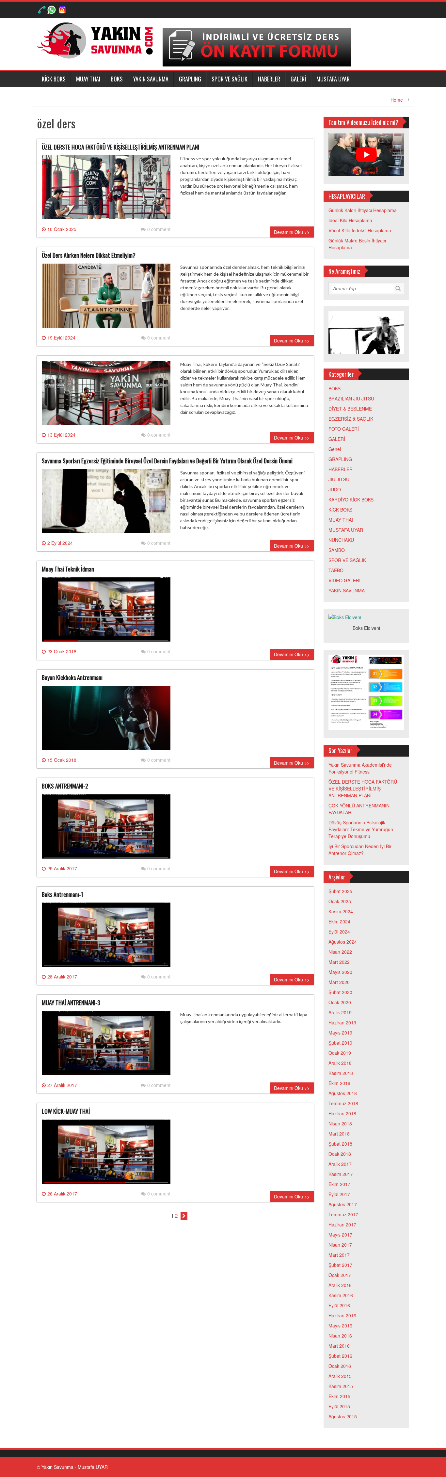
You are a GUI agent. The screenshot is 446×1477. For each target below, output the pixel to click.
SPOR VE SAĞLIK (229, 79)
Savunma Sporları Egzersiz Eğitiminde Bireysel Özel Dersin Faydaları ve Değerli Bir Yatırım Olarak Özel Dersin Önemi (167, 460)
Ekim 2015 (339, 1396)
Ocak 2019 (339, 1053)
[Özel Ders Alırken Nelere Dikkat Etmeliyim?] (106, 298)
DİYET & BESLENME (350, 408)
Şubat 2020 (340, 992)
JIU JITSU (338, 479)
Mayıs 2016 (340, 1325)
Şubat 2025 (340, 891)
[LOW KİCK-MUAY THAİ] (106, 1154)
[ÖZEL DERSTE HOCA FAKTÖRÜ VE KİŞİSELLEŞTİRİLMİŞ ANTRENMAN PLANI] (106, 190)
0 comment (158, 229)
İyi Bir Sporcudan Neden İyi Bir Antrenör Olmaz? (359, 849)
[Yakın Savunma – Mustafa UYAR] (97, 39)
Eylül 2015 (339, 1406)
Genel (334, 449)
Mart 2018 (339, 1133)
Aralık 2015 (340, 1376)
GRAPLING (190, 79)
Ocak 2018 (339, 1154)
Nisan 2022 (340, 951)
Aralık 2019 (340, 1012)
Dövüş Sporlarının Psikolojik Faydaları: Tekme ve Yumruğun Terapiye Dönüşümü (360, 829)
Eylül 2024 (339, 931)
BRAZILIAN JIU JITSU (351, 398)
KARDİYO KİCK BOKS (351, 499)
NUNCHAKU (341, 540)
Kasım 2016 (340, 1295)
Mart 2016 (339, 1345)
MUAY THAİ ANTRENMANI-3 (71, 1002)
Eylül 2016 (339, 1305)
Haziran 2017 (342, 1224)
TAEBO (335, 570)
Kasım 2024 (340, 911)
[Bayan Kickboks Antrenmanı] (106, 720)
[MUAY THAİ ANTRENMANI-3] (106, 1045)
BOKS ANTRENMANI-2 (65, 786)
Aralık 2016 (340, 1285)
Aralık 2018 (340, 1063)
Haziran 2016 (342, 1315)
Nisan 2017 (340, 1244)
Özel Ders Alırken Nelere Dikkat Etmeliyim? (88, 255)
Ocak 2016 (339, 1366)
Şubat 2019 (340, 1042)
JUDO (334, 489)
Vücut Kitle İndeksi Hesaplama (359, 230)
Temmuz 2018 (343, 1103)
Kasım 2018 (340, 1073)
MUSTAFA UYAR (333, 79)
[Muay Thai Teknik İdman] (106, 612)
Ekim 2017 (339, 1184)
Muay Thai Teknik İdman (68, 569)
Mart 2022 (339, 962)
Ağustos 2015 (342, 1416)
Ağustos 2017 (342, 1204)
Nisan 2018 (340, 1123)
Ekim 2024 (339, 921)
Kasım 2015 (340, 1386)
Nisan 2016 (340, 1335)
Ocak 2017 (339, 1275)
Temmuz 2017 (343, 1214)
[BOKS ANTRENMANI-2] (106, 829)
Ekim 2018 (339, 1083)
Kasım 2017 (340, 1174)
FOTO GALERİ (343, 429)
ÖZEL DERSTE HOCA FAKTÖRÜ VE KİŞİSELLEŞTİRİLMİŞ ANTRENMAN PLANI (120, 147)
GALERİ (298, 79)
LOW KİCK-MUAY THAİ (66, 1111)
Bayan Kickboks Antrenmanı (72, 677)
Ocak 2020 (339, 1002)
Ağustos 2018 (342, 1093)
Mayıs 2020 (340, 972)
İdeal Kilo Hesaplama (350, 220)
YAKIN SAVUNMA (150, 79)
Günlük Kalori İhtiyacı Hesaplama (362, 210)
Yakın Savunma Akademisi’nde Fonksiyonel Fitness (360, 768)
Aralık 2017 (340, 1164)
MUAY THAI (88, 79)
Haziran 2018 (342, 1113)
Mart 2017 (339, 1255)
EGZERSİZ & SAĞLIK (350, 418)
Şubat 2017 (340, 1265)
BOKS (117, 79)
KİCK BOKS (54, 79)
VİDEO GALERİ (344, 580)
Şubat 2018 (340, 1143)
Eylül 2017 (339, 1194)
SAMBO (336, 550)
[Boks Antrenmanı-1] (106, 937)
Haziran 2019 (342, 1022)
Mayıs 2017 (340, 1234)
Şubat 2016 (340, 1356)
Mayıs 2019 (340, 1032)
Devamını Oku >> (292, 232)
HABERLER (269, 79)
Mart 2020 (339, 982)
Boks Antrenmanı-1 (62, 894)
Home (396, 99)
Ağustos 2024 (342, 941)
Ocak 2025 (339, 901)
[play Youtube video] (366, 154)
